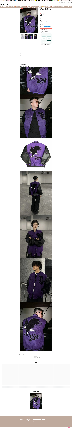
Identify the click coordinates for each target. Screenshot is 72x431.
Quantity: (41, 25)
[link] (10, 386)
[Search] (70, 2)
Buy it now (46, 28)
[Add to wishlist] (50, 26)
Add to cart (46, 26)
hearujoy (36, 409)
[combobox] (69, 2)
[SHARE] (51, 26)
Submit (43, 419)
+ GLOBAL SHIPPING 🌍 (16, 0)
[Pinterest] (33, 421)
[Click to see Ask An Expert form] (68, 427)
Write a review (51, 354)
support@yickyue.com (63, 2)
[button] (19, 36)
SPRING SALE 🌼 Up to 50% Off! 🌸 (7, 0)
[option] (29, 20)
